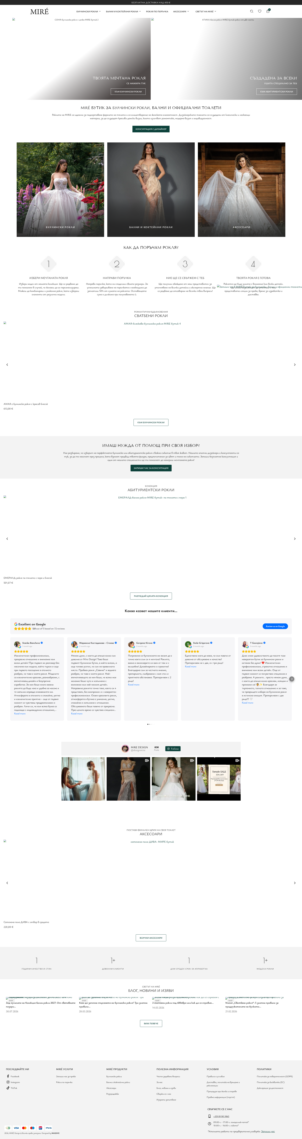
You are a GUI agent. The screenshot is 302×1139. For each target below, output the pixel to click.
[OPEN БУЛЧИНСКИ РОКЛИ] (100, 11)
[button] (7, 364)
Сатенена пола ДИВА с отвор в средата (26, 922)
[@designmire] (125, 749)
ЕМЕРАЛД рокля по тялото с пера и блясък (28, 577)
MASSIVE (55, 1133)
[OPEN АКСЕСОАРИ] (188, 11)
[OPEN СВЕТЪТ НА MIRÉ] (215, 11)
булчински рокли (131, 107)
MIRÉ (85, 107)
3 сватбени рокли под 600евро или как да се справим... (183, 1002)
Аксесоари (151, 833)
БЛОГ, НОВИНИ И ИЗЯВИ (151, 990)
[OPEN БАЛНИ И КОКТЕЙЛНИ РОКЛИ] (140, 11)
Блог (11, 1000)
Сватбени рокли (151, 315)
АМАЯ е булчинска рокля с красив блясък (26, 404)
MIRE (68, 114)
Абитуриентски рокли (151, 489)
